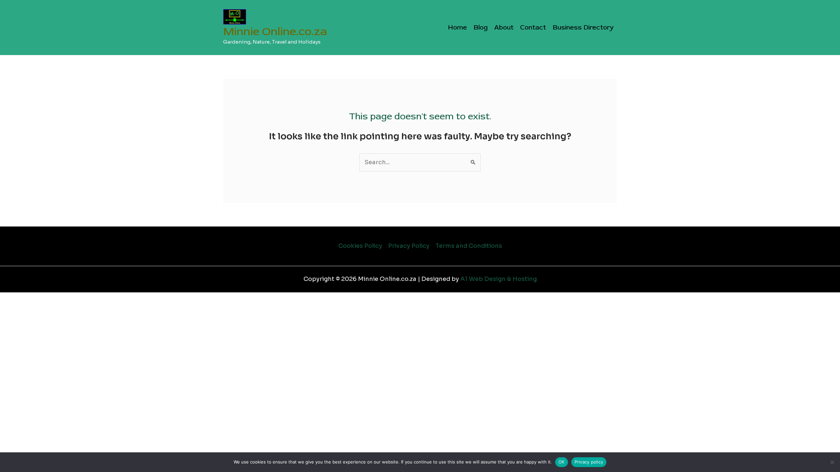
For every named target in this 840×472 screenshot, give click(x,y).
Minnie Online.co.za (275, 31)
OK (561, 461)
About (504, 27)
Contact (533, 27)
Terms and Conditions (468, 245)
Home (457, 27)
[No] (832, 462)
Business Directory (583, 27)
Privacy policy (589, 461)
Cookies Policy (360, 245)
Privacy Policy (409, 245)
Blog (480, 27)
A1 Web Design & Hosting (498, 279)
